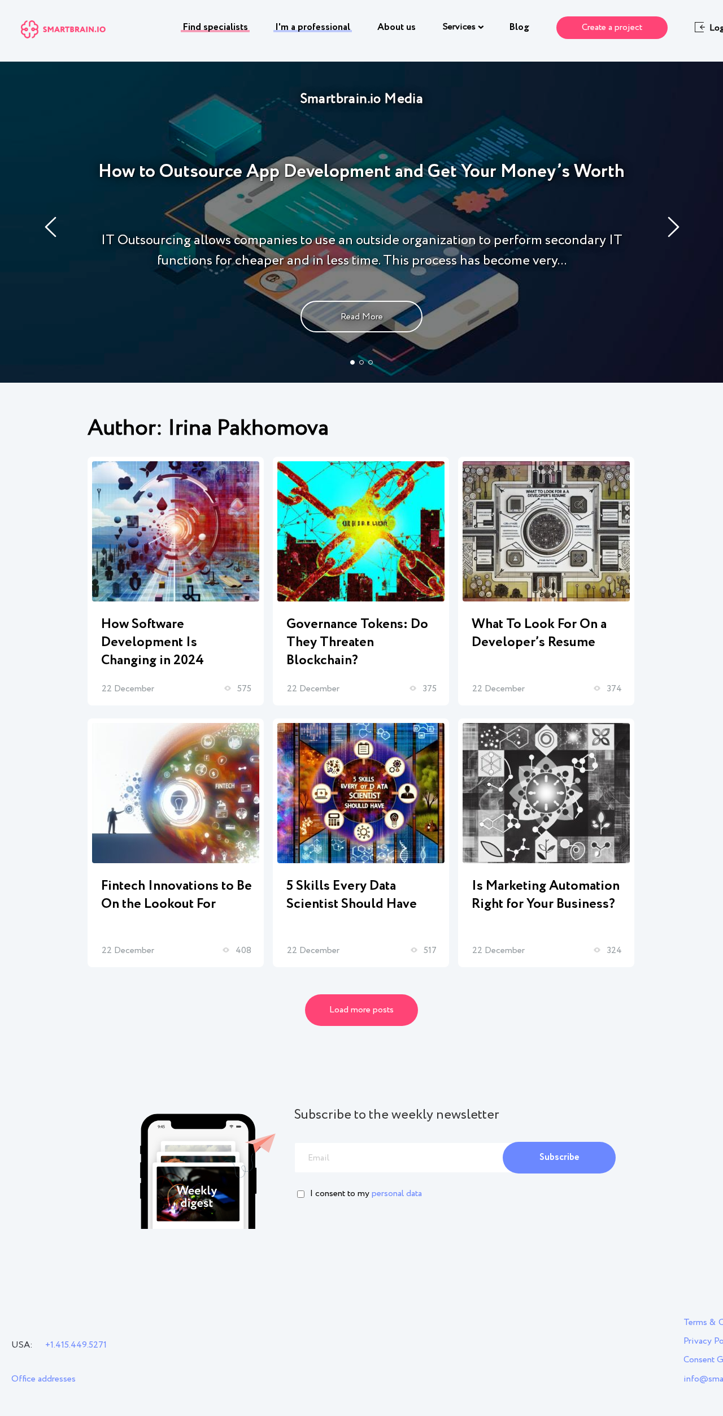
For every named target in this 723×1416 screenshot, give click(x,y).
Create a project (612, 27)
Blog (519, 27)
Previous (51, 227)
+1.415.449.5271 (76, 1345)
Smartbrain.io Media (362, 99)
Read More (362, 316)
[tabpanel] (361, 222)
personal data (397, 1193)
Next (674, 227)
